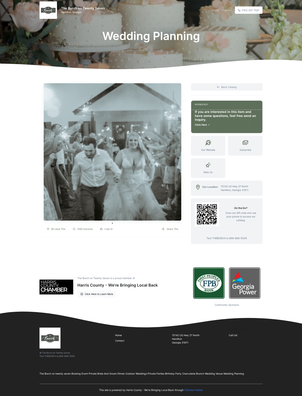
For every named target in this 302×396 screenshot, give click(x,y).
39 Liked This (57, 229)
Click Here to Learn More (99, 294)
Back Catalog (229, 87)
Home (215, 10)
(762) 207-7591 (250, 10)
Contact (226, 10)
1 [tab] (112, 223)
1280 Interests (84, 229)
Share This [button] (172, 229)
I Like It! (108, 229)
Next (265, 283)
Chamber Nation (193, 389)
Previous (188, 283)
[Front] (48, 10)
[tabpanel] (112, 152)
